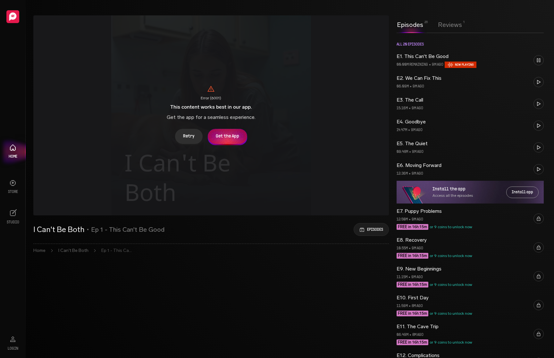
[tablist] (429, 24)
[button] (470, 60)
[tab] (410, 24)
